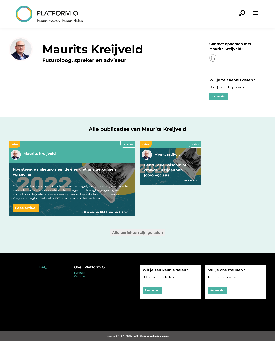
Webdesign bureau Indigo (154, 336)
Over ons (79, 276)
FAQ (43, 267)
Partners (79, 272)
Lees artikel (26, 208)
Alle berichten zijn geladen (137, 232)
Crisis (195, 144)
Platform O (132, 336)
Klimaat (128, 144)
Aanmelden (218, 96)
